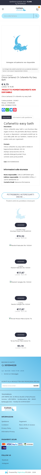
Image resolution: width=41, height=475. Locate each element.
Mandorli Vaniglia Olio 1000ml (20, 304)
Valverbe (20, 339)
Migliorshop (21, 472)
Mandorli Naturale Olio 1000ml (20, 268)
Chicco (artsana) (7, 75)
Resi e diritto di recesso (27, 425)
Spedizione (5, 421)
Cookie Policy (23, 428)
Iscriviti (36, 386)
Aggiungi (20, 225)
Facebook (5, 460)
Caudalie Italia (20, 229)
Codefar (20, 266)
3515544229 (21, 3)
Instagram (5, 463)
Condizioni (5, 425)
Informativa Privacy (8, 431)
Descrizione (6, 117)
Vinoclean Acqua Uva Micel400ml (20, 231)
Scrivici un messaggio (11, 374)
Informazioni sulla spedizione (22, 117)
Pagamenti (22, 421)
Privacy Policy (6, 428)
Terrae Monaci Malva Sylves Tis (20, 341)
